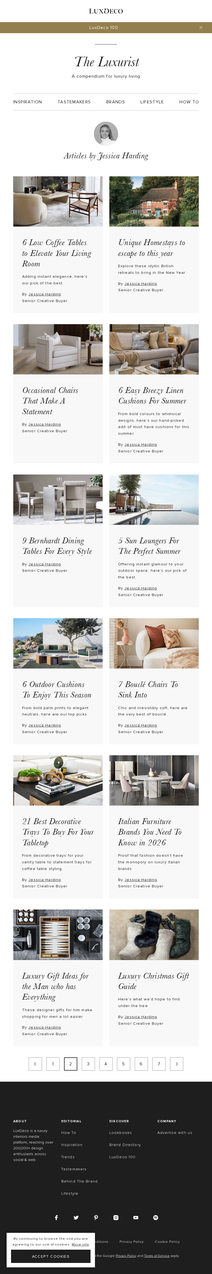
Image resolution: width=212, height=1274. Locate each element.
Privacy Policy (126, 1256)
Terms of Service (157, 1256)
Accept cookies (51, 1256)
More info (80, 1244)
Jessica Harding (44, 294)
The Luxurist (106, 61)
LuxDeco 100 (103, 27)
